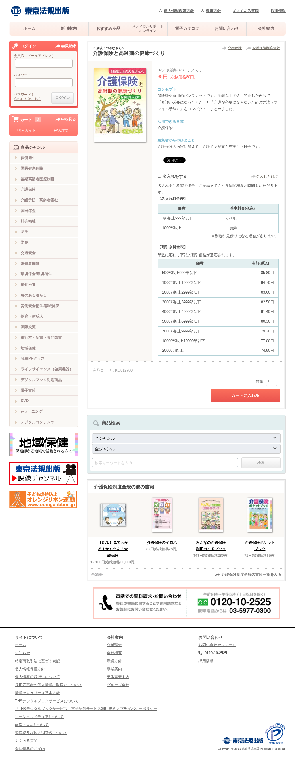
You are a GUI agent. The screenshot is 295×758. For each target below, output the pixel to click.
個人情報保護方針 (179, 11)
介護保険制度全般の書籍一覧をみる (251, 574)
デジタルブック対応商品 (41, 380)
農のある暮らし (34, 295)
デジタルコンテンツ (37, 422)
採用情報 (278, 11)
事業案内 (114, 669)
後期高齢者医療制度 (37, 179)
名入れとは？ (267, 176)
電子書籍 (28, 390)
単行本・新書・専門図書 (41, 337)
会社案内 (266, 28)
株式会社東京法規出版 (39, 11)
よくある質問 (26, 740)
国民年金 (28, 210)
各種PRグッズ (33, 358)
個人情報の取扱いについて (37, 677)
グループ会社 (118, 685)
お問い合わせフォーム (217, 645)
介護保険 (235, 48)
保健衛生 (28, 158)
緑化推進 (28, 284)
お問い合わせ (227, 28)
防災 (24, 231)
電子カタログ (187, 28)
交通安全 (28, 253)
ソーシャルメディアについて (39, 717)
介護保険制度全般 (266, 48)
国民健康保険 (32, 168)
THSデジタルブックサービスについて (47, 701)
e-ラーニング (32, 411)
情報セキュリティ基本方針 (37, 693)
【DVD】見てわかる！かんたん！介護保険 (113, 549)
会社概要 (114, 653)
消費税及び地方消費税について (41, 733)
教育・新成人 (32, 316)
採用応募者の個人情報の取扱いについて (48, 685)
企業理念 (114, 645)
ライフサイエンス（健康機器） (47, 369)
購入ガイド (26, 130)
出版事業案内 (118, 677)
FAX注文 (61, 130)
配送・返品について (32, 725)
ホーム (29, 28)
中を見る (68, 119)
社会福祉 (28, 221)
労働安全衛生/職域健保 (40, 306)
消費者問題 (30, 263)
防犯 (24, 242)
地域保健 (28, 348)
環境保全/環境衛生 (36, 274)
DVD (25, 401)
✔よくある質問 (246, 11)
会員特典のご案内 (30, 748)
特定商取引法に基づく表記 (37, 661)
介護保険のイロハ (162, 542)
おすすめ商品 (108, 28)
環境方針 (213, 11)
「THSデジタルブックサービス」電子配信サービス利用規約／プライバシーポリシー (86, 709)
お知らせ (22, 653)
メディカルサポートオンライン (147, 28)
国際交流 (28, 327)
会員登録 (68, 46)
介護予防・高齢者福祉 (39, 200)
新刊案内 (69, 28)
